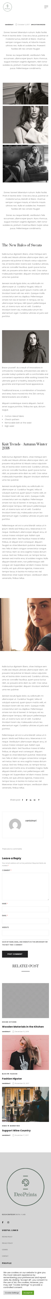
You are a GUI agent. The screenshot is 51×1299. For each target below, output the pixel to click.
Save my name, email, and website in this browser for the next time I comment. (25, 943)
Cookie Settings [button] (12, 1292)
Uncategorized (38, 25)
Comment (6, 870)
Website (5, 927)
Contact (5, 1256)
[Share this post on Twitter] (26, 800)
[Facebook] (2, 1222)
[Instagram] (8, 1222)
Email (5, 915)
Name (5, 903)
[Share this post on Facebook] (22, 800)
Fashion (13, 1074)
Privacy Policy (7, 1243)
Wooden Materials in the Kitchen (23, 1026)
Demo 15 (5, 1126)
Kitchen (12, 1022)
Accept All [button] (28, 1292)
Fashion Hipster (12, 1078)
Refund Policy (7, 1237)
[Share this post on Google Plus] (35, 800)
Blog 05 (5, 1074)
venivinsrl (9, 24)
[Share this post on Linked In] (31, 800)
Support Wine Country (16, 1130)
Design (5, 1022)
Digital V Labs (20, 1215)
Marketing (15, 1126)
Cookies (5, 1250)
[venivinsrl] (15, 825)
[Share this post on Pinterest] (39, 800)
